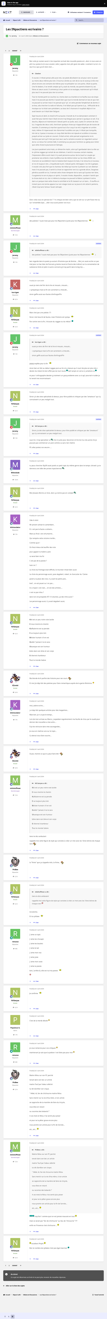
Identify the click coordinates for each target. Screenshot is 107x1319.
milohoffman (15, 228)
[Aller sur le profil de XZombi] (15, 677)
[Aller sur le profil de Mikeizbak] (15, 465)
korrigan (15, 292)
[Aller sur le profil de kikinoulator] (15, 519)
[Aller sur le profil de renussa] (15, 934)
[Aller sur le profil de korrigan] (15, 284)
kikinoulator (15, 527)
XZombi (15, 685)
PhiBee (15, 870)
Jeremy (14, 36)
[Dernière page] (21, 51)
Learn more (4, 4)
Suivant (14, 51)
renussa (15, 942)
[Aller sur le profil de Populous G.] (15, 1020)
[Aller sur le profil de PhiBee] (15, 862)
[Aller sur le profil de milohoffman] (15, 220)
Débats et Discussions (41, 36)
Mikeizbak (15, 473)
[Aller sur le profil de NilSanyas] (15, 312)
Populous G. (15, 1028)
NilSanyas (15, 320)
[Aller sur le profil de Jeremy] (7, 36)
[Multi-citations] (30, 209)
